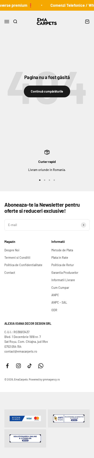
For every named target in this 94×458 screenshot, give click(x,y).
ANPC (55, 295)
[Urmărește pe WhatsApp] (41, 366)
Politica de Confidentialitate (23, 265)
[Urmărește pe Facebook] (7, 366)
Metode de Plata (62, 250)
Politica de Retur (62, 265)
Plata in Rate (59, 257)
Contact (9, 272)
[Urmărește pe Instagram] (18, 366)
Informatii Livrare (63, 280)
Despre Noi (11, 250)
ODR (54, 310)
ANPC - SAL (59, 302)
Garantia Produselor (64, 272)
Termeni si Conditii (17, 257)
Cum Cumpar (60, 287)
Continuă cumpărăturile (47, 91)
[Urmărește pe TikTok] (30, 366)
